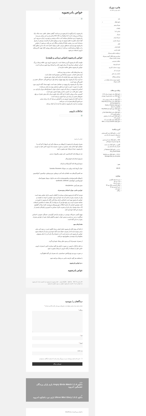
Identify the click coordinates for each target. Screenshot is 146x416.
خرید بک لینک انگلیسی (114, 179)
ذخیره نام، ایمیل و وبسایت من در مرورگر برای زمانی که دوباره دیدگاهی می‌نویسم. (59, 358)
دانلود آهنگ (117, 22)
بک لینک (118, 168)
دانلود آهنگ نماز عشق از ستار (112, 94)
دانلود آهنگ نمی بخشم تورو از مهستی (111, 96)
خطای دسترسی (116, 61)
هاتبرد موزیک (114, 7)
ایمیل (80, 343)
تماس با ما (117, 31)
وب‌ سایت (79, 350)
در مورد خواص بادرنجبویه (54, 283)
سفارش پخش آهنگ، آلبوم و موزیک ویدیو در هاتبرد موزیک (111, 57)
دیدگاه (80, 310)
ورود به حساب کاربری (114, 67)
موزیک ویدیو (117, 25)
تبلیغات (118, 28)
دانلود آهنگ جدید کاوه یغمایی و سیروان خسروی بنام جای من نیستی (111, 134)
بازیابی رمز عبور (116, 73)
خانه (119, 19)
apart (69, 281)
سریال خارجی (116, 40)
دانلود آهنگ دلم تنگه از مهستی (112, 99)
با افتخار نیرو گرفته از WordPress (73, 412)
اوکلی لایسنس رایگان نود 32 (113, 185)
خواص (62, 283)
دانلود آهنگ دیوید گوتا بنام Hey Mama (111, 108)
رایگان (118, 190)
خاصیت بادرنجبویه (68, 283)
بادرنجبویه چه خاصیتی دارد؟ (45, 281)
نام (81, 335)
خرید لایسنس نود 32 (115, 187)
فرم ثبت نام (117, 70)
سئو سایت (117, 188)
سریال (118, 34)
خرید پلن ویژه (116, 64)
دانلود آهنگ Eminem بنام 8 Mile (111, 121)
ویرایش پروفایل (116, 76)
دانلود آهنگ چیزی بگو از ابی (113, 119)
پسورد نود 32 (117, 183)
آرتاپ (118, 133)
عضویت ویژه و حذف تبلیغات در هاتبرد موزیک (112, 80)
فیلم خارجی (117, 50)
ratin (119, 139)
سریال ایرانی (117, 37)
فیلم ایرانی (117, 47)
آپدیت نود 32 (117, 181)
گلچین (118, 144)
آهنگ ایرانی (62, 281)
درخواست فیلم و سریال (114, 53)
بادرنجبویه (54, 281)
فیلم (119, 43)
